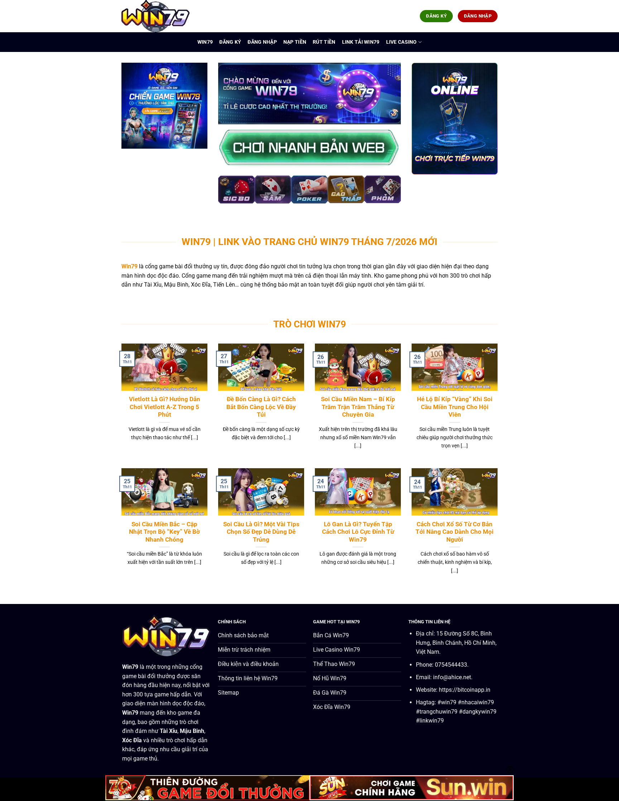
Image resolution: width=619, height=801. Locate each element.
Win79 (205, 42)
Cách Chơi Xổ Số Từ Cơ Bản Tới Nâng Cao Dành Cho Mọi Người (455, 532)
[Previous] (230, 194)
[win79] (157, 16)
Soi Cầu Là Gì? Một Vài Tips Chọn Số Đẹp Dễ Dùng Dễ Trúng (261, 532)
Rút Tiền (324, 42)
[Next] (388, 194)
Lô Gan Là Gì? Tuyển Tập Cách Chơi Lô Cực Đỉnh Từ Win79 (358, 532)
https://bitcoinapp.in (464, 689)
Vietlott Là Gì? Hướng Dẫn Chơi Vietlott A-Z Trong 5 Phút (164, 407)
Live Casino (401, 42)
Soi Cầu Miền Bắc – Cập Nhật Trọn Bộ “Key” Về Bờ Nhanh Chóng (164, 532)
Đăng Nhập (262, 42)
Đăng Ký (230, 42)
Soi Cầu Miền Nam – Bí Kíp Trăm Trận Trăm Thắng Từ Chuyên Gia (358, 407)
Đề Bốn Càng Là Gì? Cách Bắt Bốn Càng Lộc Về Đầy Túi (261, 407)
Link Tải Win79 (361, 42)
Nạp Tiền (294, 42)
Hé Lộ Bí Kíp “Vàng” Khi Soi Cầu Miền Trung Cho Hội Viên (455, 407)
